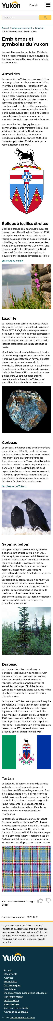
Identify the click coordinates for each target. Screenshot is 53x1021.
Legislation (10, 989)
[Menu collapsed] (48, 5)
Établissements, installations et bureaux (25, 993)
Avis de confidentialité (16, 1008)
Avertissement (12, 1004)
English (33, 5)
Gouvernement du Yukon (22, 1017)
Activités (8, 977)
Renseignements (13, 996)
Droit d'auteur (11, 1000)
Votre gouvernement (22, 28)
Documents (10, 974)
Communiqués (12, 985)
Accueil (5, 28)
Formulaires (10, 981)
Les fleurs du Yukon (12, 260)
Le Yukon (39, 28)
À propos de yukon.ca (16, 1012)
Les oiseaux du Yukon (13, 486)
